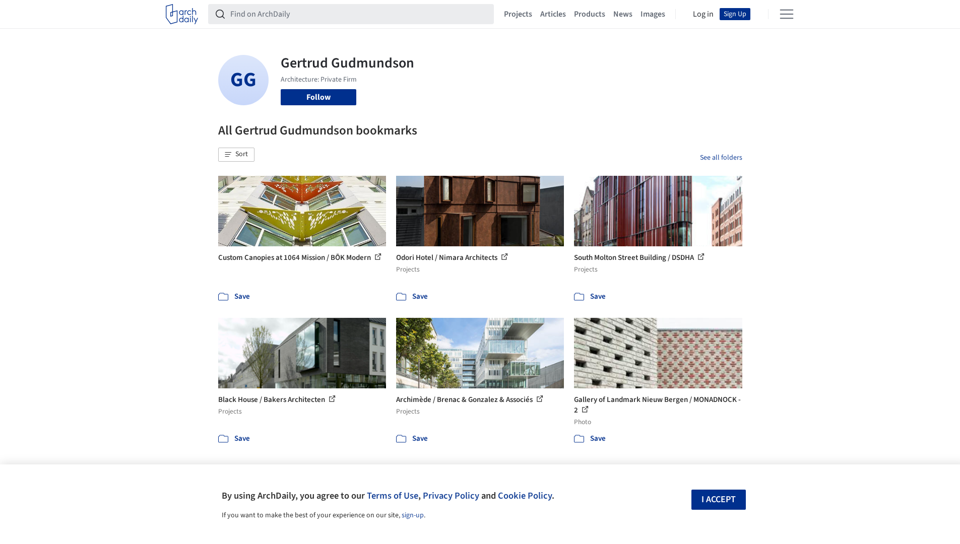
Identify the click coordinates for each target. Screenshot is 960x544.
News (622, 14)
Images (653, 14)
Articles (553, 14)
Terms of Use (392, 495)
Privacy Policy (451, 495)
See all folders (721, 157)
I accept (718, 499)
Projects (518, 14)
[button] (236, 155)
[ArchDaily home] (182, 14)
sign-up (413, 515)
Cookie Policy (525, 495)
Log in (703, 14)
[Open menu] (787, 14)
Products (589, 14)
